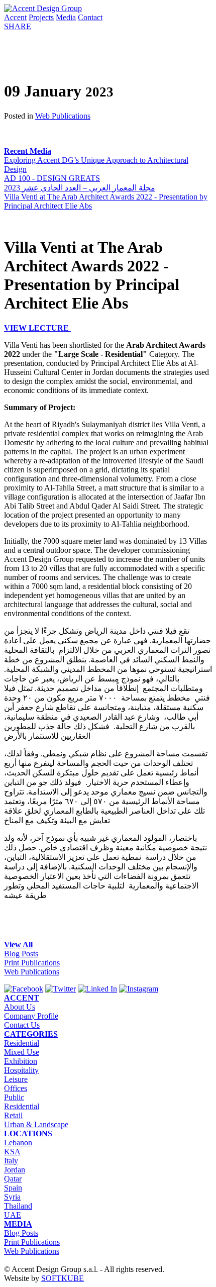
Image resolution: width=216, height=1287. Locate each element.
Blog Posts (21, 953)
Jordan (14, 1169)
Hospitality (21, 1070)
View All (18, 944)
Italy (11, 1160)
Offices (15, 1088)
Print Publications (32, 962)
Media (66, 17)
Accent (15, 17)
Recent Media (27, 151)
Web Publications (62, 116)
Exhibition (20, 1061)
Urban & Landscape (36, 1124)
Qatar (13, 1178)
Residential (21, 1043)
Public (14, 1097)
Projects (41, 17)
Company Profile (31, 1016)
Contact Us (22, 1025)
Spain (13, 1187)
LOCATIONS (28, 1133)
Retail (13, 1115)
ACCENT (21, 998)
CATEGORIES (31, 1034)
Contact (90, 17)
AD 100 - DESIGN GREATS (52, 178)
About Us (19, 1007)
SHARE (17, 26)
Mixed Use (21, 1052)
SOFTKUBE (62, 1278)
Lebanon (18, 1142)
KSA (12, 1151)
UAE (12, 1215)
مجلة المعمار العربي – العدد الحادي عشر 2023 (79, 187)
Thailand (18, 1206)
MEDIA (18, 1224)
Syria (12, 1197)
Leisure (16, 1079)
